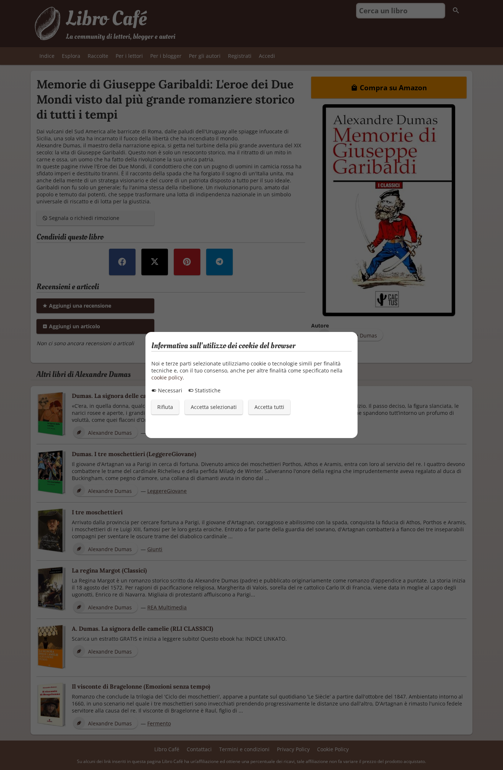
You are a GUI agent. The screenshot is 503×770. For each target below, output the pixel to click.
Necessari (169, 390)
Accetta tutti (269, 406)
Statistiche (207, 390)
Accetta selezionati (214, 406)
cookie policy (167, 377)
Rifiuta (165, 406)
